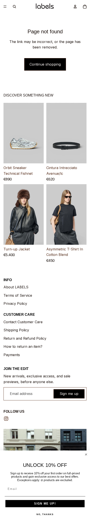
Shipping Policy (16, 330)
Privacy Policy (15, 303)
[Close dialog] (86, 454)
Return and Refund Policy (24, 338)
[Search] (14, 6)
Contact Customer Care (23, 322)
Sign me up (69, 393)
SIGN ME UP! (45, 503)
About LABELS (15, 287)
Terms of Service (17, 295)
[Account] (75, 6)
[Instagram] (6, 418)
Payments (11, 355)
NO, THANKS (45, 514)
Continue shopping (45, 64)
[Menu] (5, 7)
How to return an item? (22, 346)
